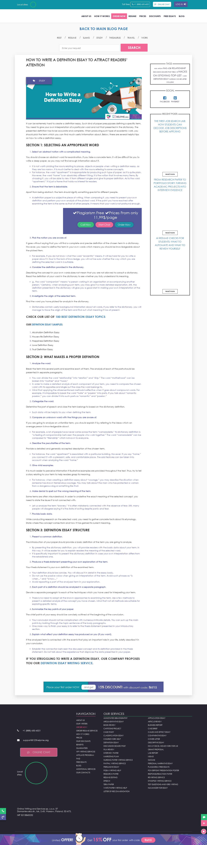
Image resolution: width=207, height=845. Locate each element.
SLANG (86, 37)
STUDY (100, 37)
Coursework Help (112, 739)
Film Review (109, 749)
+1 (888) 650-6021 (142, 4)
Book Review (109, 725)
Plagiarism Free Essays (158, 767)
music (184, 76)
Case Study (109, 732)
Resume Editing (110, 777)
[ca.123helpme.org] (41, 4)
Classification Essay (114, 735)
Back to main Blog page (104, 28)
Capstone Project (112, 728)
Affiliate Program (85, 755)
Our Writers (81, 724)
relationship (179, 68)
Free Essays (170, 16)
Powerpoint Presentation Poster (163, 770)
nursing (172, 79)
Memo (151, 756)
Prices (142, 16)
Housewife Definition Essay (45, 336)
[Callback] (3, 817)
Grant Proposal (156, 749)
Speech (107, 781)
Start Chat (104, 224)
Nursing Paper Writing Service (118, 760)
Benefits (79, 745)
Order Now (119, 16)
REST (59, 37)
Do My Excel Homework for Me (163, 746)
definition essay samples (47, 324)
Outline (151, 760)
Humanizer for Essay (158, 788)
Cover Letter (154, 739)
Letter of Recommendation (117, 791)
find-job (167, 68)
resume (175, 72)
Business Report (155, 725)
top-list (176, 75)
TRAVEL (131, 37)
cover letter (181, 79)
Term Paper (109, 784)
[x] (103, 838)
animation (158, 68)
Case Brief (152, 728)
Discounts (155, 16)
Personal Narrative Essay (160, 763)
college (170, 82)
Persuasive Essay (111, 767)
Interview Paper (111, 753)
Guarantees (82, 748)
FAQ (78, 758)
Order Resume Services (87, 731)
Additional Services (85, 769)
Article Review (155, 721)
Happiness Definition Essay (45, 341)
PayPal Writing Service (115, 763)
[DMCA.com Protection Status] (44, 822)
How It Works (102, 16)
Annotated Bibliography (115, 718)
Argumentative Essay (114, 721)
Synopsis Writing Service (159, 781)
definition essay (161, 79)
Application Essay (156, 718)
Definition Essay (111, 742)
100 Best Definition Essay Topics (80, 316)
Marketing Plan (111, 756)
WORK (144, 37)
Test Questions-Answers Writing (163, 784)
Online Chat (41, 752)
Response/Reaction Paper (160, 774)
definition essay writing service (66, 663)
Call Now (85, 224)
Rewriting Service (156, 777)
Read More (170, 174)
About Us (86, 16)
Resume (132, 16)
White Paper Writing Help (115, 788)
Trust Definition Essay (42, 349)
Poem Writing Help (112, 770)
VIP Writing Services (85, 751)
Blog (182, 16)
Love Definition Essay (42, 345)
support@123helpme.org (35, 740)
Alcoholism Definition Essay (46, 332)
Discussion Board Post (115, 746)
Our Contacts (83, 772)
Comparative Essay (157, 735)
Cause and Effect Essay (159, 732)
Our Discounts (83, 741)
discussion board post (162, 72)
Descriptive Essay (156, 742)
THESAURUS (115, 37)
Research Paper (111, 774)
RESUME (72, 37)
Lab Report (153, 753)
